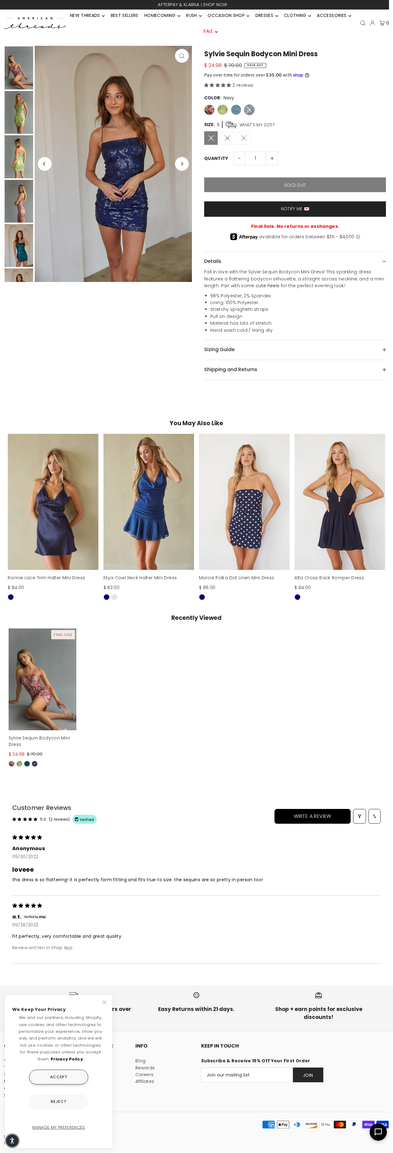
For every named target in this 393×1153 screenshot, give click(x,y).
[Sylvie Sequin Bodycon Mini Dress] (42, 679)
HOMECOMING (160, 15)
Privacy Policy (67, 1059)
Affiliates (144, 1081)
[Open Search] (362, 23)
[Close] (105, 1002)
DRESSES (264, 15)
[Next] (182, 164)
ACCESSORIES (331, 15)
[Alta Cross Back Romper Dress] (339, 502)
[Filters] (359, 816)
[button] (218, 85)
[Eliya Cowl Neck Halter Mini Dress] (148, 502)
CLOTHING (295, 15)
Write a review (312, 816)
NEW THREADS (85, 15)
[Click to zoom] (182, 56)
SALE (208, 31)
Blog (140, 1061)
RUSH (191, 15)
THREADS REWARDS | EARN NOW (192, 5)
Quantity (216, 158)
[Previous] (45, 164)
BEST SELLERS (124, 15)
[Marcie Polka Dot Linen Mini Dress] (244, 502)
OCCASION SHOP (226, 15)
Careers (144, 1075)
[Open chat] (378, 1132)
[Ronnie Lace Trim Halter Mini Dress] (53, 502)
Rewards (145, 1068)
